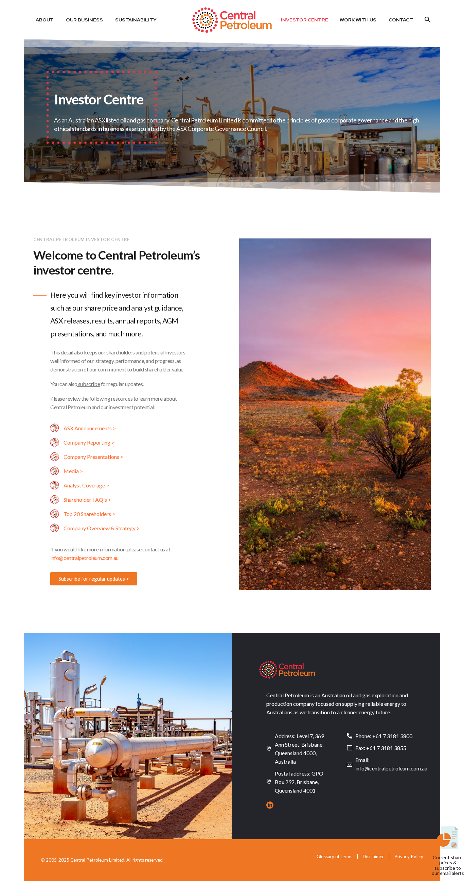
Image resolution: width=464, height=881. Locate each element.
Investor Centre (304, 20)
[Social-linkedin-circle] (269, 805)
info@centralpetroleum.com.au (84, 557)
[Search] (426, 19)
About (45, 20)
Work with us (358, 20)
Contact (401, 20)
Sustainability (136, 20)
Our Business (84, 20)
